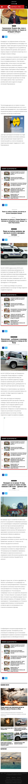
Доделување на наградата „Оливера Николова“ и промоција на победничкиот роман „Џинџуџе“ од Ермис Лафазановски (14, 220)
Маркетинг (14, 777)
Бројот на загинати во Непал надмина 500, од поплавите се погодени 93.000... (20, 729)
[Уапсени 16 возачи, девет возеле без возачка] (20, 737)
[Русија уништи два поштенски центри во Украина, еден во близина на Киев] (14, 697)
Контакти (19, 777)
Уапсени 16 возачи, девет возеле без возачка (19, 743)
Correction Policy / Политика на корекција (13, 782)
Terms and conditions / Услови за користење (13, 780)
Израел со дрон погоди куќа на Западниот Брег (7, 728)
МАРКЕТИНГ (14, 1)
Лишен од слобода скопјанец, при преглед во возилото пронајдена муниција (14, 212)
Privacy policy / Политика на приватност (13, 779)
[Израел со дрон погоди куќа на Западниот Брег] (7, 722)
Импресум (8, 777)
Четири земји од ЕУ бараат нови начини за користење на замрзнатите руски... (7, 744)
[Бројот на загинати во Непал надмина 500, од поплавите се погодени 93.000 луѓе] (20, 722)
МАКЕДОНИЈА (14, 480)
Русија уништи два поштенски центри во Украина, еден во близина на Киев (12, 708)
